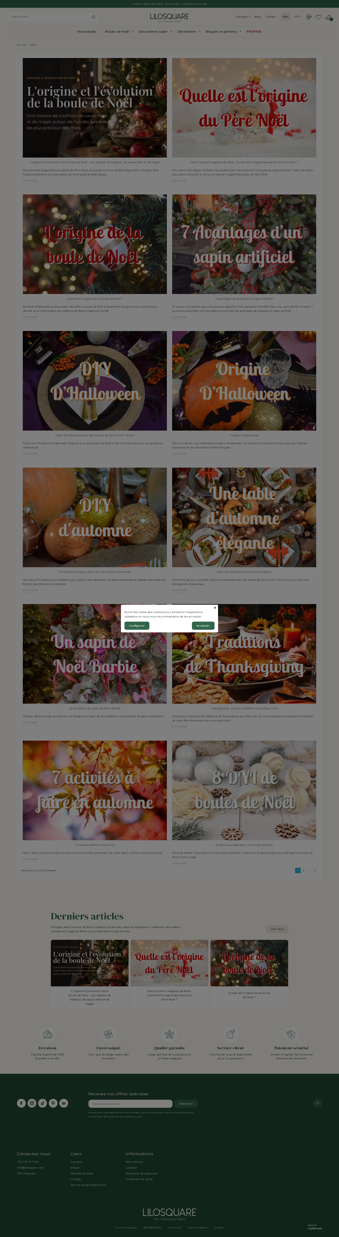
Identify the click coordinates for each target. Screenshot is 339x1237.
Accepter (203, 625)
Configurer (137, 625)
